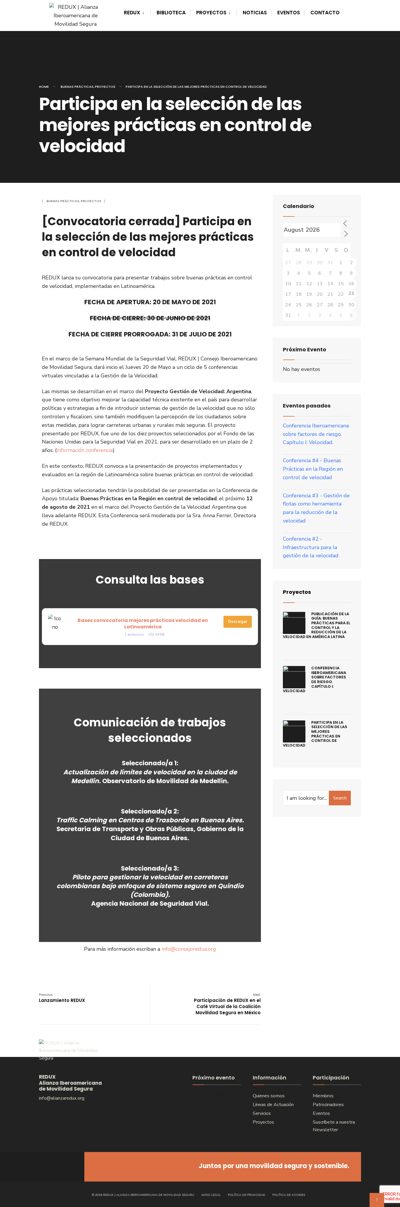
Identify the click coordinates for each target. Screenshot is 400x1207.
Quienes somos (269, 1096)
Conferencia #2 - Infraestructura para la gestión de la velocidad (311, 547)
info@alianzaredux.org (61, 1098)
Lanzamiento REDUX (62, 997)
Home (44, 86)
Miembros (323, 1096)
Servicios (262, 1113)
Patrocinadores (328, 1104)
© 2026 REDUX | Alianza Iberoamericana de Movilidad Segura (143, 1195)
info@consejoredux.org (189, 948)
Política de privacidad (246, 1195)
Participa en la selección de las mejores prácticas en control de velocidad (315, 734)
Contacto (325, 12)
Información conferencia (85, 450)
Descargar (237, 621)
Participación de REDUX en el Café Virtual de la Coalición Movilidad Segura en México (227, 1004)
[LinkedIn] (67, 1167)
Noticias (255, 12)
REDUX (132, 12)
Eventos (288, 12)
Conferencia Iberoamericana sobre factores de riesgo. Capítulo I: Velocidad (314, 679)
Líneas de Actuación (273, 1104)
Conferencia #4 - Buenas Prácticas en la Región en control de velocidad (313, 469)
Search (340, 798)
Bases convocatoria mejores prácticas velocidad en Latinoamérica (143, 623)
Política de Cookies (288, 1195)
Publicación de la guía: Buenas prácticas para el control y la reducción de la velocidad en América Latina (316, 625)
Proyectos (211, 12)
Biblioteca (171, 12)
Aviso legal (211, 1195)
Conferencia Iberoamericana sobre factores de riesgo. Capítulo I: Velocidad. (316, 434)
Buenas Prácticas (77, 86)
